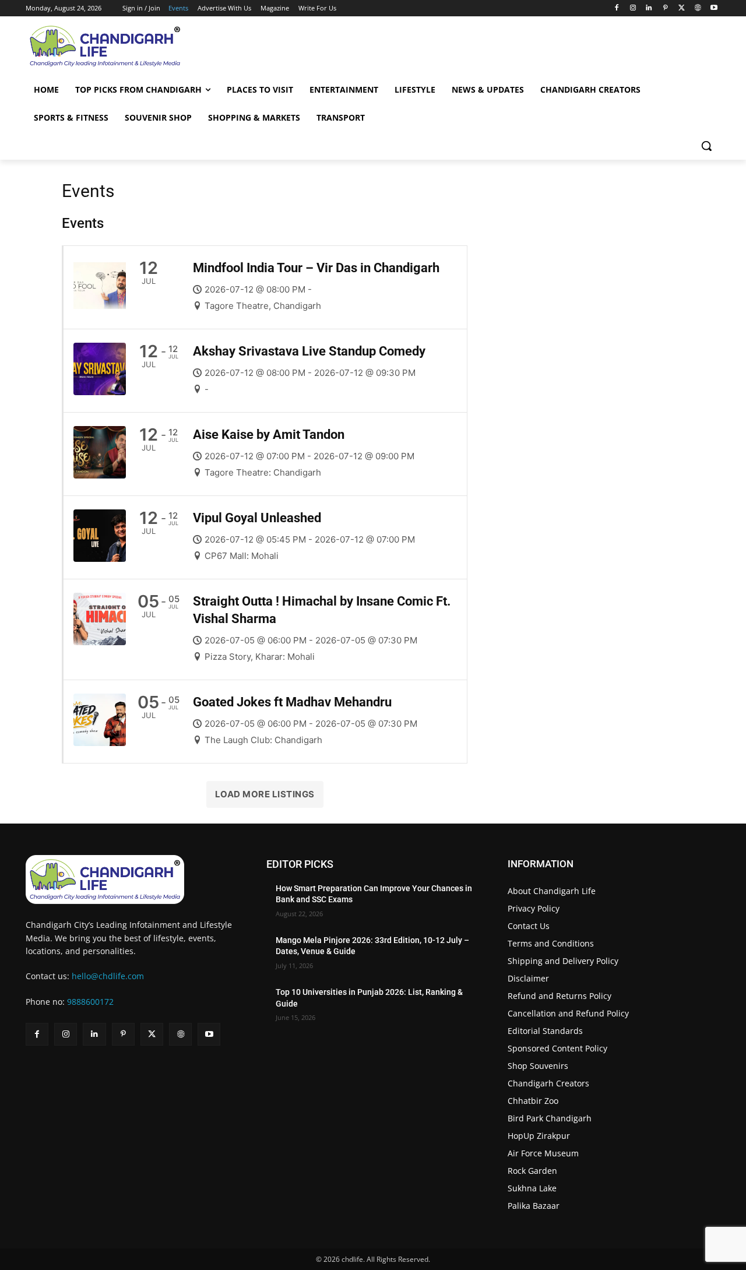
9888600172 (90, 1001)
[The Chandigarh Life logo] (130, 46)
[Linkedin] (649, 8)
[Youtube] (713, 8)
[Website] (697, 8)
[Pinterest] (665, 8)
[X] (681, 8)
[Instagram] (632, 8)
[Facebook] (616, 8)
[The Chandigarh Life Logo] (132, 879)
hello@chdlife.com (108, 975)
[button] (706, 146)
